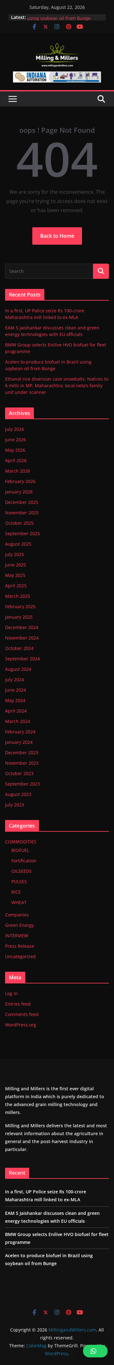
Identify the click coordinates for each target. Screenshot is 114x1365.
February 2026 (20, 481)
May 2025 (15, 575)
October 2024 (19, 648)
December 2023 (21, 753)
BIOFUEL (20, 850)
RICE (16, 892)
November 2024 (22, 638)
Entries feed (18, 1004)
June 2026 (15, 440)
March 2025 (17, 596)
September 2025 (22, 533)
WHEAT (19, 902)
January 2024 (19, 742)
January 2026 (19, 492)
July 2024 (14, 679)
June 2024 (15, 690)
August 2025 (18, 544)
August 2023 (18, 794)
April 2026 (16, 460)
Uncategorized (20, 956)
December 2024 (21, 627)
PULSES (19, 881)
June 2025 (15, 565)
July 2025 (14, 554)
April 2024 (16, 711)
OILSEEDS (21, 871)
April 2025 (16, 586)
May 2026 (15, 450)
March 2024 (17, 721)
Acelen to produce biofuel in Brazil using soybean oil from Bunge (64, 18)
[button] (95, 1351)
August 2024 (18, 669)
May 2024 (15, 700)
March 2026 (17, 471)
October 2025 (19, 523)
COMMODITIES (20, 842)
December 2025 (21, 502)
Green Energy (19, 925)
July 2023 (14, 805)
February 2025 (20, 606)
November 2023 (22, 763)
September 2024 (22, 659)
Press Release (19, 946)
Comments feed (22, 1014)
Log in (11, 993)
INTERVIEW (16, 936)
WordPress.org (20, 1025)
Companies (17, 915)
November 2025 (22, 513)
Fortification (23, 861)
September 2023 (22, 784)
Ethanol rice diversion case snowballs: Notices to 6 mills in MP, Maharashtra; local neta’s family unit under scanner (56, 385)
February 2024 (20, 732)
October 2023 (19, 773)
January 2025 (19, 617)
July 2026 (14, 429)
